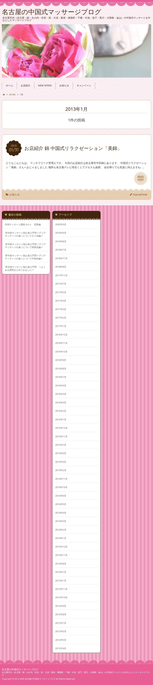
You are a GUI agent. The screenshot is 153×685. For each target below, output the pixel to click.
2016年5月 (60, 393)
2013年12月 (61, 546)
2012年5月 (60, 639)
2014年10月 (61, 487)
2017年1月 (60, 326)
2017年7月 (60, 283)
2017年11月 (61, 275)
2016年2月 (60, 410)
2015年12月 (61, 427)
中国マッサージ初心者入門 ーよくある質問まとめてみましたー (25, 268)
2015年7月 (60, 444)
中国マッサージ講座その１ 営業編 (23, 224)
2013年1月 (60, 580)
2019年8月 (60, 241)
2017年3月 (60, 309)
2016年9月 (60, 359)
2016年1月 (60, 419)
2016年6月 (60, 385)
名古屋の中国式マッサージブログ (20, 669)
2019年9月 (60, 232)
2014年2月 (60, 529)
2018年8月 (60, 266)
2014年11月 (61, 478)
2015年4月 (60, 453)
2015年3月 (60, 461)
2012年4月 (60, 648)
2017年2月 (60, 317)
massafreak (140, 194)
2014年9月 (60, 495)
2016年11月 (61, 342)
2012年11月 (61, 588)
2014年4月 (60, 512)
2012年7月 (60, 622)
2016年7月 (60, 376)
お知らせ (64, 85)
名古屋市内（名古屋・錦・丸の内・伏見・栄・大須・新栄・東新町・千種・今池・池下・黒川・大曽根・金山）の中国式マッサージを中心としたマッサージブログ (76, 673)
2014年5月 (60, 504)
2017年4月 (60, 300)
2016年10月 (61, 351)
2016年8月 (60, 368)
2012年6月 (60, 631)
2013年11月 (61, 555)
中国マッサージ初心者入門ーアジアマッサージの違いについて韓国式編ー (25, 245)
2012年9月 (60, 605)
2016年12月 (61, 334)
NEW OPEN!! (45, 85)
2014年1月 (60, 538)
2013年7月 (60, 571)
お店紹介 (25, 85)
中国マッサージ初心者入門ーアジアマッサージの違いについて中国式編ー (25, 257)
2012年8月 (60, 614)
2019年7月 (60, 249)
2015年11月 (61, 436)
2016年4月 (60, 402)
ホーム (9, 85)
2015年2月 (60, 470)
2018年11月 (61, 258)
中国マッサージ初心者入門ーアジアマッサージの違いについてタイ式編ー (25, 234)
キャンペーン (84, 85)
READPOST (141, 178)
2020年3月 (60, 224)
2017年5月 (60, 292)
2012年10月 (61, 597)
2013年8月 (60, 563)
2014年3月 (60, 521)
